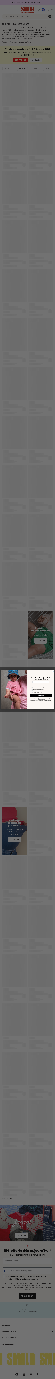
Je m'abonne (41, 695)
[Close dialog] (52, 671)
